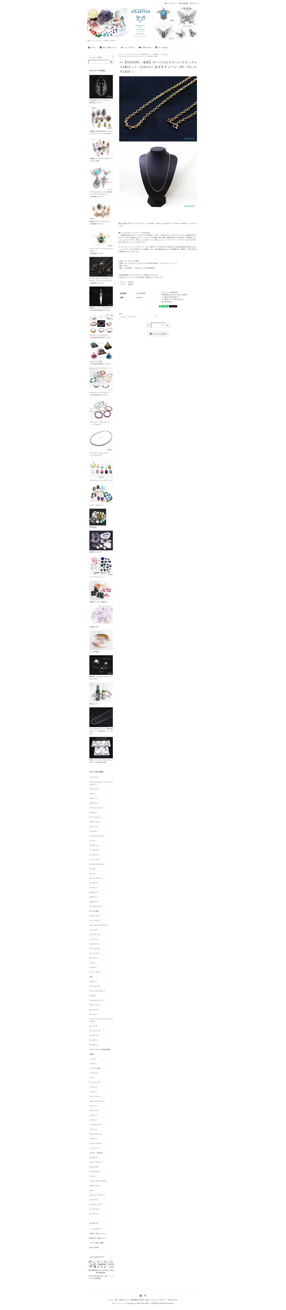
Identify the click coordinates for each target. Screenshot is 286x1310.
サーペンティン (94, 953)
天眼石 (91, 1054)
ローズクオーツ (94, 1209)
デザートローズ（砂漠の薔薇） (100, 1049)
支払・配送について (110, 47)
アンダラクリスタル (96, 836)
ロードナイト (94, 1214)
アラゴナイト (94, 845)
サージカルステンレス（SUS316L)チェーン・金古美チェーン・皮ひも (146, 54)
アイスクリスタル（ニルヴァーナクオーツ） (101, 783)
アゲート (92, 794)
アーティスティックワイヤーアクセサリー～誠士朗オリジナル (101, 251)
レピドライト (94, 1200)
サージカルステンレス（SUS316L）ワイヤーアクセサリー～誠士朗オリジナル (100, 194)
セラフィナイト (94, 1005)
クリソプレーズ (94, 934)
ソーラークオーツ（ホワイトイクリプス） (101, 1020)
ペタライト (93, 1115)
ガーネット (93, 887)
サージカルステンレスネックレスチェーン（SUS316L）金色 (138, 56)
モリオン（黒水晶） (96, 1153)
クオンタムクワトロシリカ (98, 925)
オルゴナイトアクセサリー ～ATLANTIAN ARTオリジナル (100, 336)
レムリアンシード (95, 1204)
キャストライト (94, 916)
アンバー (92, 841)
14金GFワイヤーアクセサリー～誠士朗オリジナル (100, 222)
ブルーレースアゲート (97, 1101)
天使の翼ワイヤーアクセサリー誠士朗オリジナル (100, 101)
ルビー (91, 1190)
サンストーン (94, 958)
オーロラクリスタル (96, 864)
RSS (91, 1247)
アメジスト (93, 831)
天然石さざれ (94, 627)
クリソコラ (93, 930)
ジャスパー (93, 967)
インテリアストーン (96, 577)
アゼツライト (94, 803)
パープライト (94, 1073)
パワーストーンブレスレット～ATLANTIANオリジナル (99, 394)
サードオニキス (94, 949)
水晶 (91, 977)
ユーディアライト (95, 1162)
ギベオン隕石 (94, 911)
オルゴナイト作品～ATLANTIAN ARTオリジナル (100, 363)
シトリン (92, 963)
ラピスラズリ (94, 1167)
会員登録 (185, 3)
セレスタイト (94, 1010)
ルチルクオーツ (94, 1186)
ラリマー (92, 1176)
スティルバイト (94, 986)
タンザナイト (94, 1040)
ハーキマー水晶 (94, 1068)
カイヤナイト (94, 892)
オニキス (92, 869)
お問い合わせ (146, 47)
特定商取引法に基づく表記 (139, 1300)
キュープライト (94, 920)
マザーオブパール (95, 1134)
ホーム (93, 47)
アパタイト (93, 812)
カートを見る (163, 47)
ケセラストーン (94, 944)
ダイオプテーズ (94, 1031)
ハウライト (93, 1092)
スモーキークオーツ (96, 1000)
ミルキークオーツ (95, 1143)
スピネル (92, 995)
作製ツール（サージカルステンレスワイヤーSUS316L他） (101, 761)
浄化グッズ (93, 704)
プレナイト (93, 1106)
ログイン (195, 3)
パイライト (93, 1087)
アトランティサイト (96, 808)
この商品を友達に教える (170, 297)
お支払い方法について (97, 1233)
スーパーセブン (94, 972)
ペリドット (93, 1129)
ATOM (96, 1247)
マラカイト (93, 1139)
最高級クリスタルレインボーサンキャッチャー (101, 678)
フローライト (94, 1110)
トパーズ (92, 1059)
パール (91, 1078)
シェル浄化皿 (94, 652)
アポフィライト (94, 822)
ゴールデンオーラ (95, 906)
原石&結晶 (93, 527)
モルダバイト (94, 1157)
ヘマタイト (93, 1120)
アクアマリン (94, 777)
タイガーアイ (94, 1035)
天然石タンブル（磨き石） (98, 602)
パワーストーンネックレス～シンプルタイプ (98, 454)
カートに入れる (160, 333)
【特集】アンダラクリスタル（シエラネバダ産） (101, 160)
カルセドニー (94, 902)
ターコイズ (93, 1026)
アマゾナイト (94, 826)
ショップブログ (129, 47)
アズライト (93, 798)
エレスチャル (94, 855)
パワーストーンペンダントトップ (101, 480)
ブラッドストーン (95, 1096)
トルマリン (93, 1063)
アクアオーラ (94, 789)
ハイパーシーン (94, 1082)
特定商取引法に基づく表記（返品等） (175, 295)
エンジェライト (94, 859)
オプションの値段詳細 (169, 292)
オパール (92, 873)
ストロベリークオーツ (97, 991)
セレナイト (93, 1014)
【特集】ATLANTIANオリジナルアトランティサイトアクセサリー (101, 132)
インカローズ (94, 850)
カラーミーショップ (119, 1303)
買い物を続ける (167, 302)
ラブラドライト (94, 1171)
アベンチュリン (94, 817)
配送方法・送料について (98, 1238)
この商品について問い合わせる (173, 299)
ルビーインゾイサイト (97, 1195)
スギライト (93, 981)
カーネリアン (94, 883)
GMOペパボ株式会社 (152, 1303)
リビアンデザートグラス (98, 1181)
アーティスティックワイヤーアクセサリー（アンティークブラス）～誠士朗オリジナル (101, 280)
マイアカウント (172, 3)
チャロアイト (94, 1045)
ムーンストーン (94, 1148)
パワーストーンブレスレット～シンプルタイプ (99, 423)
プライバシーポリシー (158, 1300)
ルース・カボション (96, 505)
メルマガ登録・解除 (96, 1243)
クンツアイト (94, 939)
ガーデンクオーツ (95, 878)
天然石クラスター (95, 552)
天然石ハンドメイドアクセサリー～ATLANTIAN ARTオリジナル (101, 309)
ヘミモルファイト (95, 1125)
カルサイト (93, 897)
